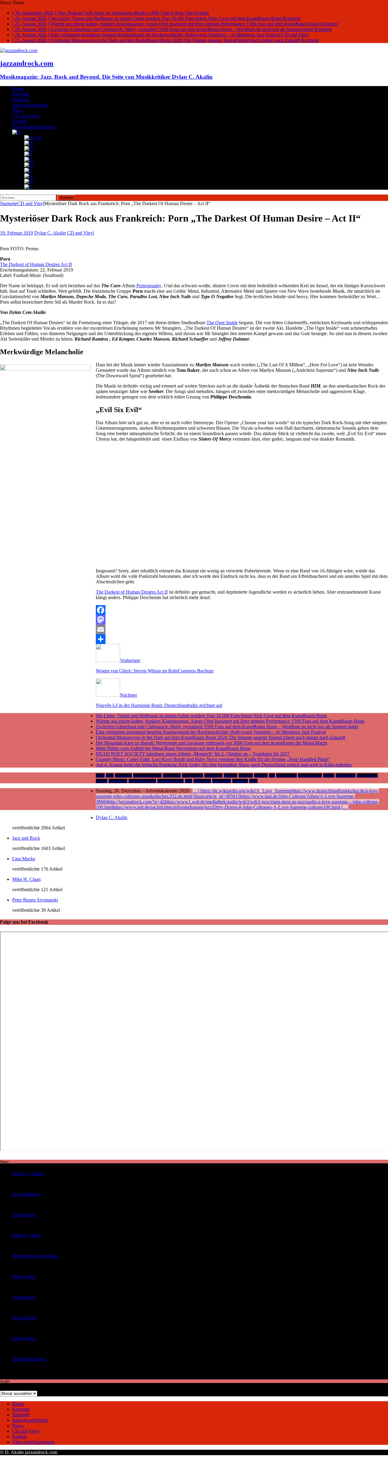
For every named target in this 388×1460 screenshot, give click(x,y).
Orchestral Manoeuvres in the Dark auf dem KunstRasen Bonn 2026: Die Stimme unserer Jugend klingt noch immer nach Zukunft (220, 737)
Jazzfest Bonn (346, 775)
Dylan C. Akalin (50, 232)
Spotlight (20, 99)
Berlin (100, 775)
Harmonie (246, 775)
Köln (188, 781)
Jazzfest (328, 775)
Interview (261, 775)
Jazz (272, 775)
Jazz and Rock (286, 775)
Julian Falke (23, 1338)
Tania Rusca (24, 1297)
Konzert (101, 781)
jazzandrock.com (310, 775)
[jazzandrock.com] (18, 50)
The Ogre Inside (222, 322)
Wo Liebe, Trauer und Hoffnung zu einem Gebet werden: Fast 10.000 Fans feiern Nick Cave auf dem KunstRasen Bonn (211, 715)
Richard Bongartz (29, 1359)
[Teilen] (194, 639)
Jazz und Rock (367, 775)
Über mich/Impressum (33, 126)
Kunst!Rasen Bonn (142, 781)
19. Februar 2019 (16, 232)
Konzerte (21, 94)
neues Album (221, 781)
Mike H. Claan (26, 879)
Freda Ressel (24, 1317)
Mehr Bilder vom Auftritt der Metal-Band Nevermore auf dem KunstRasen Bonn (173, 748)
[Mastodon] (194, 620)
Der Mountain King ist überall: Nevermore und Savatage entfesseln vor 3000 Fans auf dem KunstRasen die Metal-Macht (211, 742)
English (19, 121)
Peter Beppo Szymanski (35, 899)
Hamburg (230, 775)
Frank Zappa (213, 775)
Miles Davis (202, 781)
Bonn (110, 775)
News (17, 110)
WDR (253, 781)
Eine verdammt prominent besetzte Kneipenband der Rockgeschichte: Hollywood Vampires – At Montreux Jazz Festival (211, 732)
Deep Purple (172, 775)
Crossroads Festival (147, 775)
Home (18, 88)
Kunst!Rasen (118, 781)
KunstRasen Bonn (170, 781)
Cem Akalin (123, 775)
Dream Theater (192, 775)
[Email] (194, 629)
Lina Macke (23, 858)
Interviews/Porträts (30, 105)
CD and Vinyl (25, 115)
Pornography (148, 285)
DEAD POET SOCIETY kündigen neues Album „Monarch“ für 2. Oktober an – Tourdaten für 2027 (192, 753)
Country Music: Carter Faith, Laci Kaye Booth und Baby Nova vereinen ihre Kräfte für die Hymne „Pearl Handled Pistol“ (213, 759)
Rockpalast (240, 781)
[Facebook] (194, 610)
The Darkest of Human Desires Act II (36, 264)
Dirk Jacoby (23, 1276)
